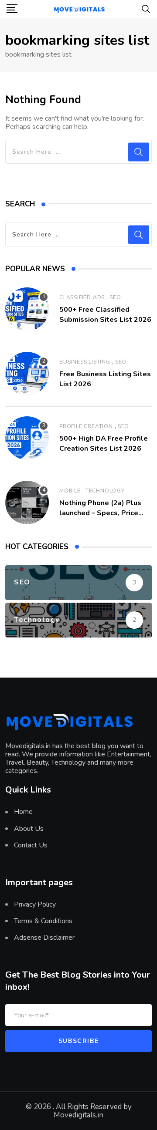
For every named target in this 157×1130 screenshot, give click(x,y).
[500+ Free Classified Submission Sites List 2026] (27, 309)
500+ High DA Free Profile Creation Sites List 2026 (103, 443)
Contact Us (31, 845)
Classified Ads (82, 297)
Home (23, 811)
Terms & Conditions (43, 921)
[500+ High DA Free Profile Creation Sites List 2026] (27, 438)
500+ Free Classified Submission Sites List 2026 (105, 314)
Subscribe (78, 1041)
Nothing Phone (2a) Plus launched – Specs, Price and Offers (100, 512)
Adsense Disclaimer (44, 937)
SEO (115, 297)
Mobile (70, 490)
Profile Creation (86, 426)
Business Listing (84, 361)
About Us (29, 828)
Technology (105, 490)
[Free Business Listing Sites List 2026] (27, 373)
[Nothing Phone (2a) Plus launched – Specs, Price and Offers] (27, 502)
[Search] (146, 8)
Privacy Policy (35, 904)
